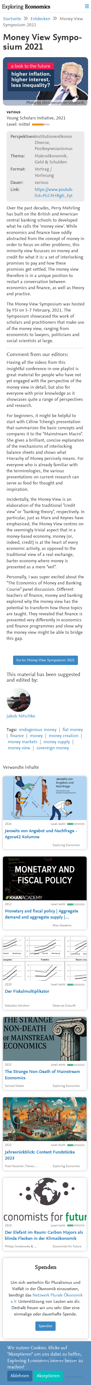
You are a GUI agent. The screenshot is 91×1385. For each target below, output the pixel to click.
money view (19, 748)
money (36, 736)
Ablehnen (19, 1376)
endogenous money (38, 730)
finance (17, 736)
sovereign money (52, 748)
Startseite (12, 19)
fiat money (73, 730)
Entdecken (40, 19)
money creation (63, 736)
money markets (22, 742)
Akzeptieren (48, 1376)
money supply (56, 742)
